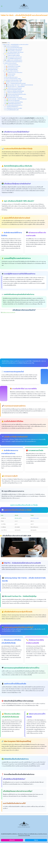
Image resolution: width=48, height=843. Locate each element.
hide (8, 42)
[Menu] (1, 6)
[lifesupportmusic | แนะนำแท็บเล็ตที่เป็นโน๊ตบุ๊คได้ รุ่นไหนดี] (24, 6)
